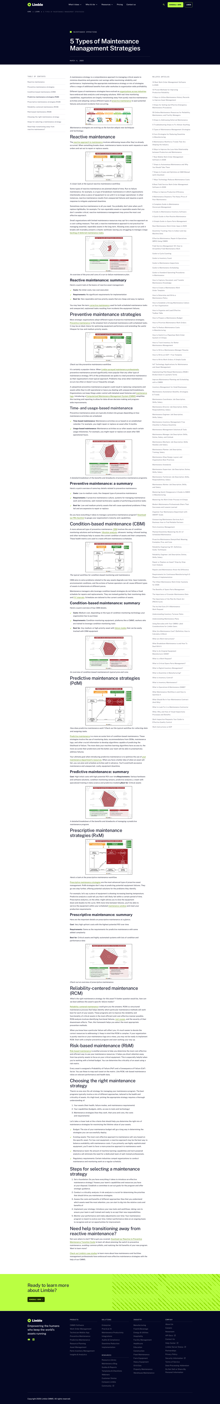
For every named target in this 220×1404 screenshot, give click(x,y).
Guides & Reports (109, 1367)
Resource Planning (78, 1343)
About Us (169, 1324)
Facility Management (142, 1340)
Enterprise (106, 1325)
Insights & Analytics (78, 1354)
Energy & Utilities (140, 1332)
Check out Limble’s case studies (83, 1253)
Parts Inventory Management (82, 1351)
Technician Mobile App (79, 1332)
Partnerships (170, 1351)
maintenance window (117, 906)
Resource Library (109, 1360)
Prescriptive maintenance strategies (85, 882)
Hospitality (138, 1336)
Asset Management (78, 1347)
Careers (168, 1328)
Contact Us (170, 1339)
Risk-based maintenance (80, 1051)
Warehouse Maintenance (143, 1373)
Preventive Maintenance (80, 1336)
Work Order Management (80, 1329)
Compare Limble (109, 1382)
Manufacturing (139, 1325)
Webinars (106, 1375)
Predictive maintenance (80, 736)
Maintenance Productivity (113, 1332)
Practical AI (107, 1329)
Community (106, 1386)
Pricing (120, 4)
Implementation (108, 1347)
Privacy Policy (171, 1354)
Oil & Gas (137, 1365)
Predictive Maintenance (80, 1340)
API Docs (169, 1335)
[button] (75, 4)
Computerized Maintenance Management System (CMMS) (111, 396)
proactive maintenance (121, 101)
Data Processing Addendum (177, 1365)
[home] (35, 4)
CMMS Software (77, 1325)
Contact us (131, 4)
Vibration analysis (109, 532)
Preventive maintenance (80, 323)
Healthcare (138, 1343)
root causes (120, 1019)
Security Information (174, 1358)
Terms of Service (172, 1362)
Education (137, 1347)
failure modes (120, 628)
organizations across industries (133, 91)
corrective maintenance (99, 305)
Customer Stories (109, 1378)
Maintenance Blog (109, 1364)
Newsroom (169, 1332)
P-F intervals (79, 597)
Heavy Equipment (141, 1362)
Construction (138, 1351)
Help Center (170, 1343)
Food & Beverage (140, 1329)
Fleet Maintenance (141, 1354)
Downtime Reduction (110, 1343)
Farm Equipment (140, 1358)
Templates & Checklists (112, 1371)
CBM (115, 529)
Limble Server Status (174, 1347)
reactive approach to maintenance (88, 142)
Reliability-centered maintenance (84, 1007)
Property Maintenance (142, 1369)
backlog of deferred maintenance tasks (86, 233)
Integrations (107, 1336)
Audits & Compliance (111, 1340)
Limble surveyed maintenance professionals (120, 369)
